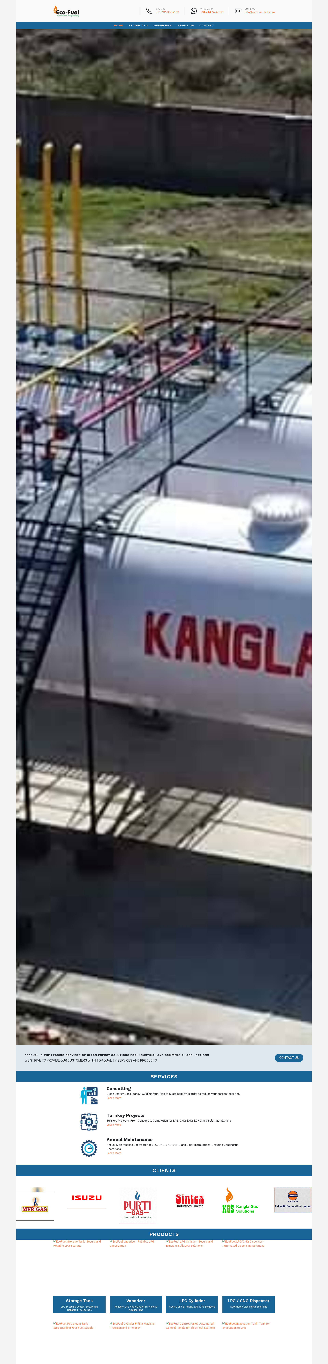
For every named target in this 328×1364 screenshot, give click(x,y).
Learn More (114, 1098)
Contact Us (289, 1058)
